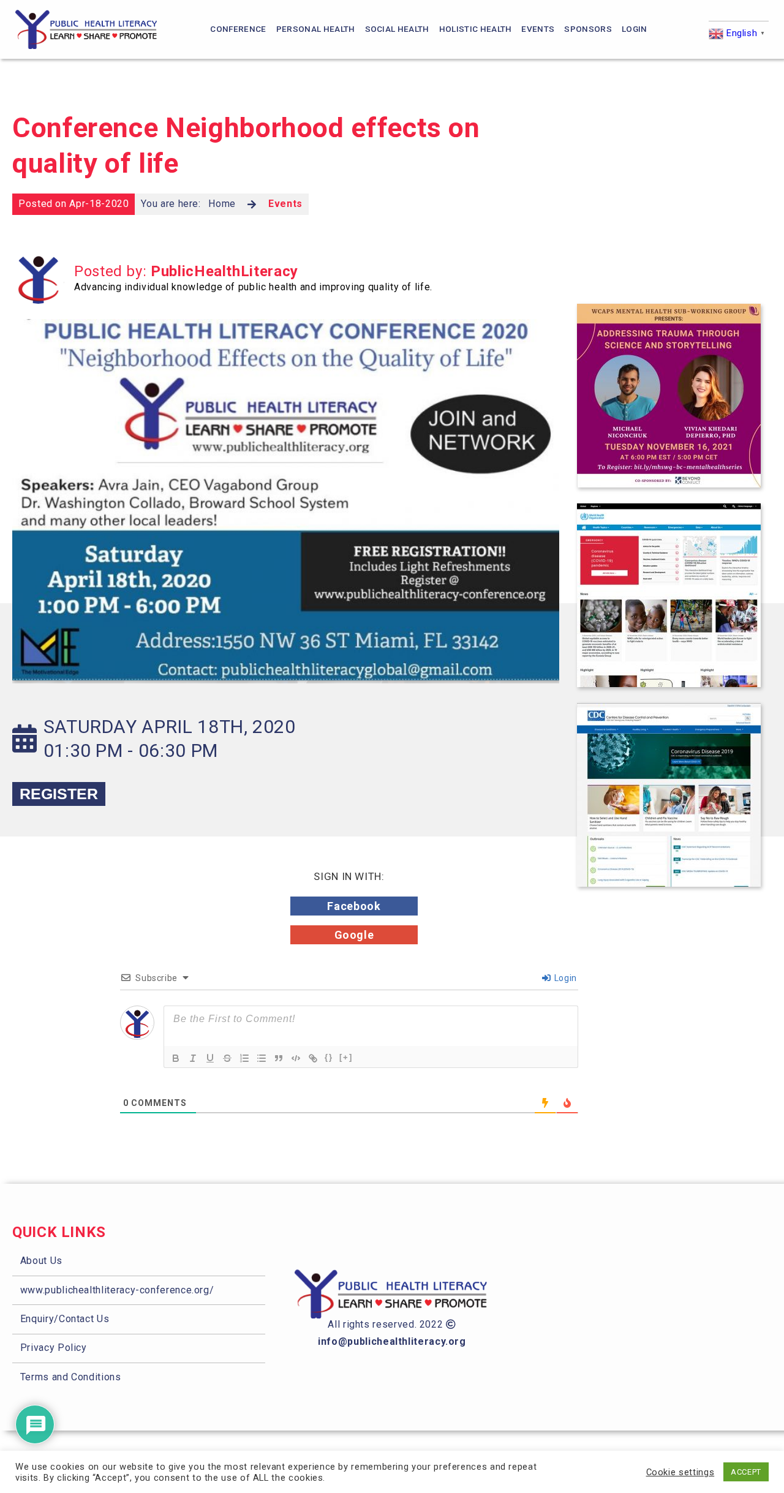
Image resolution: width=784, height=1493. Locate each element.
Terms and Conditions (70, 1377)
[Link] (313, 1058)
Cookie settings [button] (680, 1472)
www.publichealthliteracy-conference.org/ (117, 1290)
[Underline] (210, 1058)
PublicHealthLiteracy (224, 271)
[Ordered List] (244, 1058)
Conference (238, 29)
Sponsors (588, 29)
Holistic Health (475, 29)
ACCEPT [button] (746, 1471)
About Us (41, 1260)
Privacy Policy (53, 1347)
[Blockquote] (278, 1058)
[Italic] (193, 1058)
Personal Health (315, 29)
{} (329, 1057)
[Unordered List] (261, 1058)
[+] (346, 1057)
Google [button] (354, 934)
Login (634, 29)
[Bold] (175, 1058)
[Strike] (227, 1058)
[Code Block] (295, 1058)
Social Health (397, 29)
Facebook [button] (353, 906)
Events (537, 29)
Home (222, 203)
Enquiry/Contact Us (65, 1319)
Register (59, 793)
